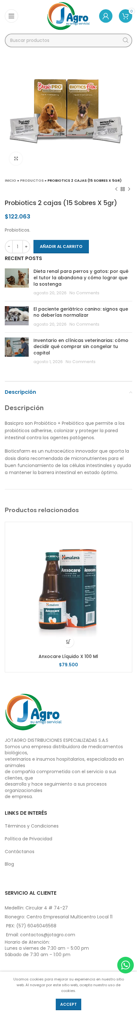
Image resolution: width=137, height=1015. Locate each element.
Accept (68, 1004)
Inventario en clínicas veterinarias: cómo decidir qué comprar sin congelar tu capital (80, 346)
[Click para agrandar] (16, 158)
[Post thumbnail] (17, 282)
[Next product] (129, 189)
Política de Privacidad (28, 839)
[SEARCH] (125, 40)
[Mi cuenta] (106, 16)
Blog (9, 864)
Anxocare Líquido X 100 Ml (68, 656)
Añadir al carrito (61, 246)
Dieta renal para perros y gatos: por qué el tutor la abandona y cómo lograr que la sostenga (80, 277)
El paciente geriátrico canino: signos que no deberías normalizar (80, 312)
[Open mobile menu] (11, 16)
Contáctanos (19, 851)
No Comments (84, 293)
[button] (68, 641)
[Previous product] (116, 189)
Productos (32, 180)
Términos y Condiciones (32, 826)
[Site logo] (68, 15)
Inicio (10, 180)
